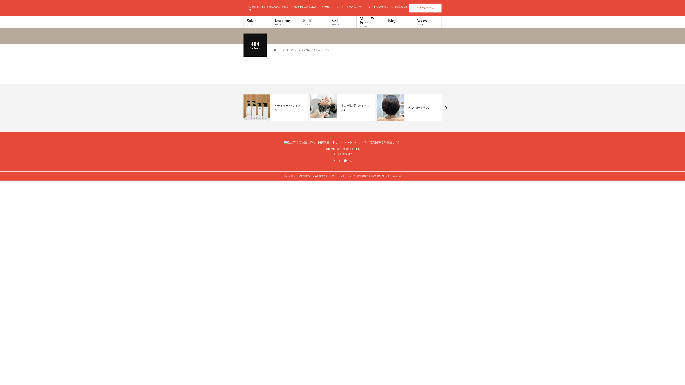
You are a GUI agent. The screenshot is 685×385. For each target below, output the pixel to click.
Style (335, 21)
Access (422, 21)
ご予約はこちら (425, 8)
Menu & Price (367, 22)
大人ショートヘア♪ (418, 107)
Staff (307, 21)
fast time (282, 21)
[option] (275, 107)
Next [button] (446, 108)
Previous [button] (239, 108)
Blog (392, 21)
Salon (252, 21)
